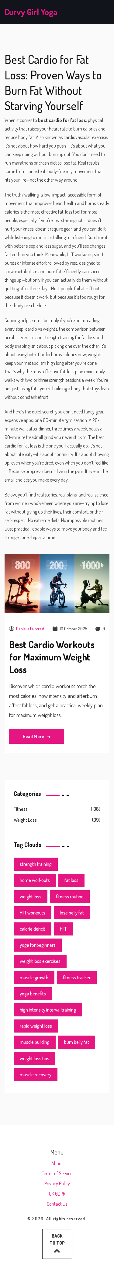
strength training (36, 864)
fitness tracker (77, 977)
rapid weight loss (36, 1026)
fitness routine (70, 897)
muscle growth (34, 977)
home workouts (35, 880)
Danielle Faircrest (30, 628)
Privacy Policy (57, 1183)
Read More (34, 736)
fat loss (71, 880)
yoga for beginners (38, 945)
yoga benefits (33, 994)
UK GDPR (57, 1194)
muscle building (35, 1042)
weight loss (30, 897)
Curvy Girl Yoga (31, 11)
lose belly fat (72, 913)
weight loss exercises (40, 961)
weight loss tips (34, 1058)
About (57, 1163)
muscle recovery (35, 1074)
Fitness (21, 808)
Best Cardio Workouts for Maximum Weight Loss (52, 656)
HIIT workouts (32, 913)
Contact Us (57, 1204)
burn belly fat (76, 1042)
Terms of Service (57, 1173)
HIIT (63, 929)
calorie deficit (32, 929)
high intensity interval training (48, 1010)
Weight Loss (25, 819)
